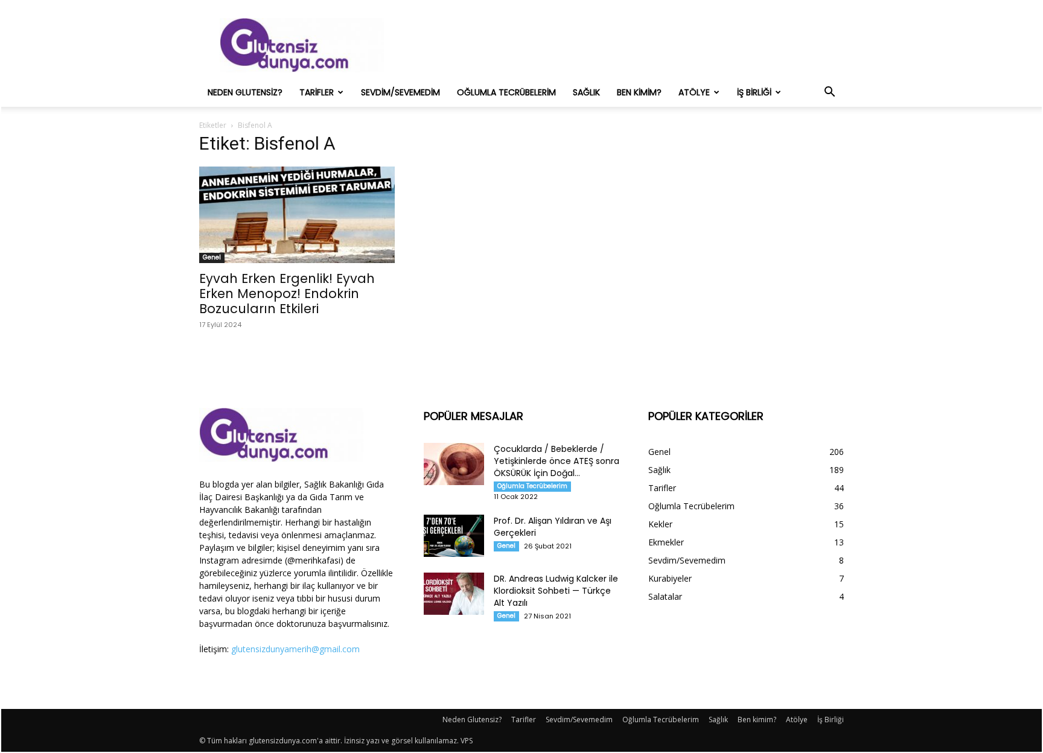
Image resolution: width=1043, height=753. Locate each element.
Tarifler (316, 92)
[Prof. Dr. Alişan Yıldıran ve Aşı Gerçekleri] (454, 536)
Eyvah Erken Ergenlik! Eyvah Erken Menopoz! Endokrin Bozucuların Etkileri (287, 293)
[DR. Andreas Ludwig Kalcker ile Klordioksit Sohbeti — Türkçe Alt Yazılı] (454, 594)
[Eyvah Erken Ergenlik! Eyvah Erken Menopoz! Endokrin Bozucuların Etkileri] (297, 215)
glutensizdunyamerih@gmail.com (295, 649)
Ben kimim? (639, 92)
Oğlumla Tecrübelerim (506, 92)
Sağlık (586, 92)
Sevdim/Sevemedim (400, 92)
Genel (212, 257)
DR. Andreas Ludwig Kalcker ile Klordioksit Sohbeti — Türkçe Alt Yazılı (556, 591)
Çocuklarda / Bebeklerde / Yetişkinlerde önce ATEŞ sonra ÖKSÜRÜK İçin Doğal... (556, 461)
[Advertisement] (624, 45)
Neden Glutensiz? (245, 92)
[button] (829, 93)
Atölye (694, 92)
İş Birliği (754, 92)
